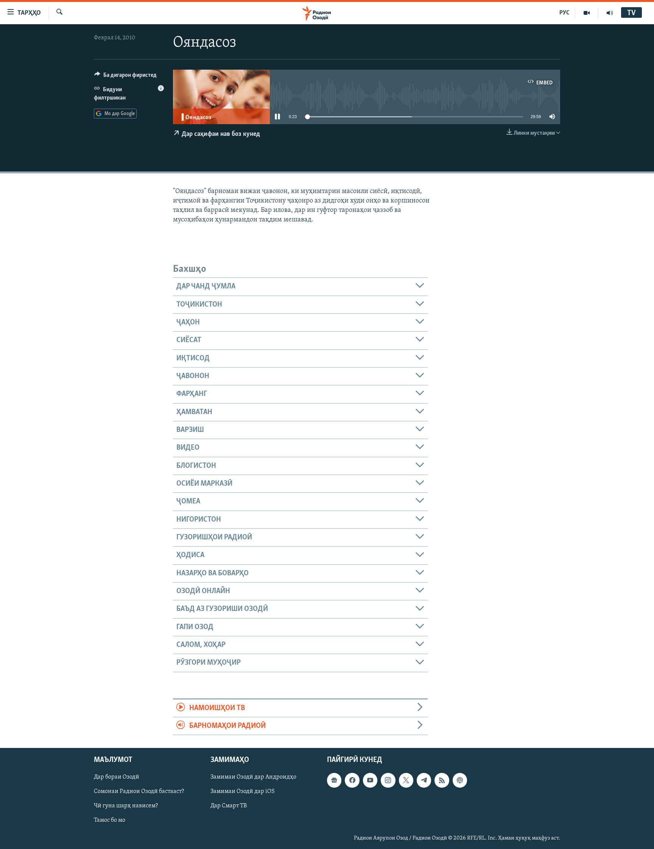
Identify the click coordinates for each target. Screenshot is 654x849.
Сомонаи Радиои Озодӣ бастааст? (139, 792)
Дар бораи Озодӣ (116, 777)
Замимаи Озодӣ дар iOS (242, 792)
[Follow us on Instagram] (388, 780)
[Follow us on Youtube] (370, 780)
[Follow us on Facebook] (352, 780)
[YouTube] (586, 13)
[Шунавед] (609, 13)
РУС (564, 13)
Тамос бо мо (109, 821)
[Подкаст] (460, 780)
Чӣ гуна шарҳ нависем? (126, 806)
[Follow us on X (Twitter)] (406, 780)
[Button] (125, 77)
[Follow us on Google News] (334, 780)
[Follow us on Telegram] (424, 780)
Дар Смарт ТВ (228, 806)
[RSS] (441, 780)
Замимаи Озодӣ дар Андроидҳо (253, 777)
